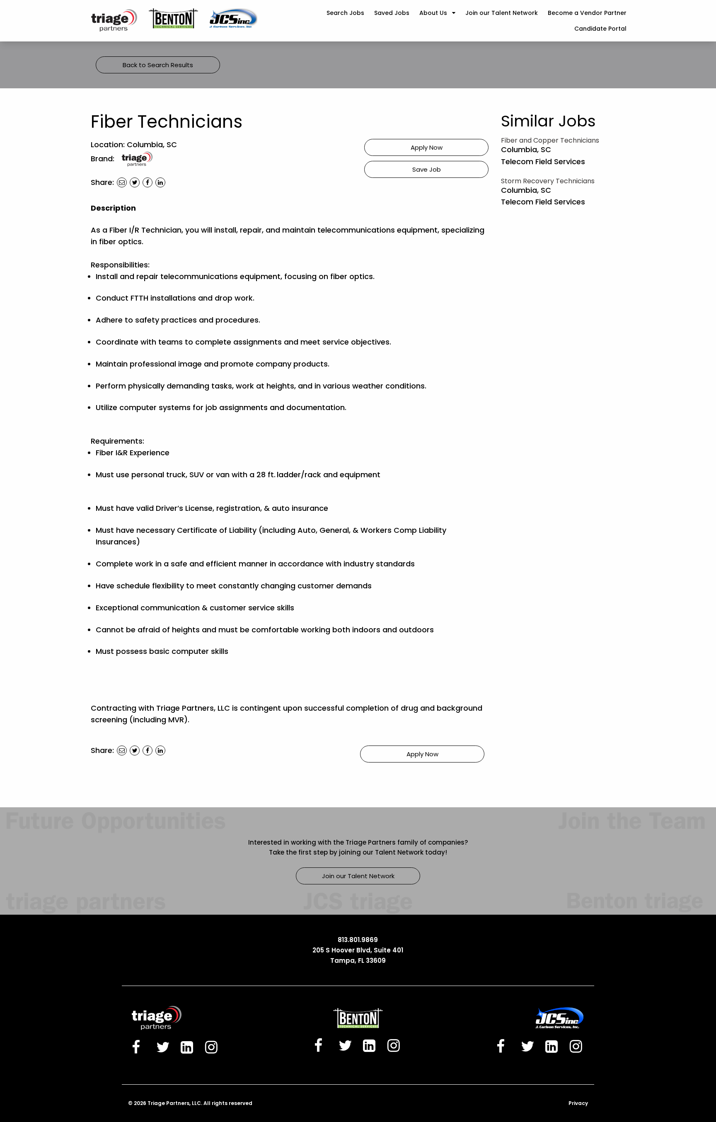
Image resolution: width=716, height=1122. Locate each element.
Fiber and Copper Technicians (550, 140)
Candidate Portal (600, 28)
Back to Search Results (158, 65)
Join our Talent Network (501, 13)
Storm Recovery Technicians (548, 181)
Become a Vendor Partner (587, 13)
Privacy (578, 1103)
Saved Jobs (391, 13)
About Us (433, 13)
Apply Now (427, 147)
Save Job (426, 169)
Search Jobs (345, 13)
